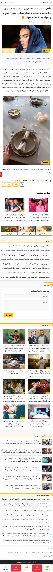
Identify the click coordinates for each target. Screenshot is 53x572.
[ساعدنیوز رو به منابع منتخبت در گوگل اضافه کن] (21, 184)
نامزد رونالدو (16, 180)
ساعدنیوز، (29, 69)
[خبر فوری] (1, 174)
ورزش (49, 22)
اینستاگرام (40, 180)
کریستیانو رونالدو (28, 180)
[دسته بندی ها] (51, 2)
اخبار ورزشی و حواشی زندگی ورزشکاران (25, 169)
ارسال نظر (9, 315)
